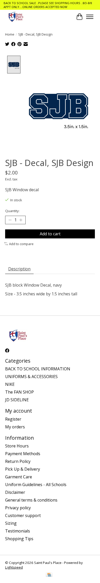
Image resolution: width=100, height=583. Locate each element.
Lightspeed (14, 567)
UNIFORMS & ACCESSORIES (31, 376)
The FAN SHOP (19, 392)
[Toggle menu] (90, 17)
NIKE (10, 384)
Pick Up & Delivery (22, 469)
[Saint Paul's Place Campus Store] (15, 16)
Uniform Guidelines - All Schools (35, 484)
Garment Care (18, 477)
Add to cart (50, 234)
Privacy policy (18, 508)
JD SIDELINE (17, 400)
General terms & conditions (31, 500)
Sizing (11, 523)
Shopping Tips (19, 539)
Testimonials (17, 531)
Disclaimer (15, 492)
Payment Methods (22, 453)
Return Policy (18, 461)
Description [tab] (19, 269)
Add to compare (21, 243)
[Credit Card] (49, 575)
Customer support (23, 515)
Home (9, 34)
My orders (15, 427)
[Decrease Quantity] (10, 220)
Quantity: (12, 211)
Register (13, 419)
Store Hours (17, 446)
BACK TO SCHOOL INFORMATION (37, 369)
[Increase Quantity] (20, 220)
